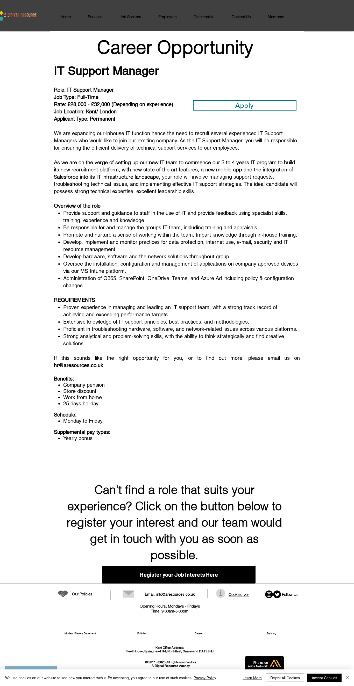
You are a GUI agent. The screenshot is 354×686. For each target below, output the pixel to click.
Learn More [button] (252, 677)
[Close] (348, 678)
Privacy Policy (205, 677)
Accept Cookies (324, 677)
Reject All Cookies (285, 677)
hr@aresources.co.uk (78, 365)
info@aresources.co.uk (175, 594)
